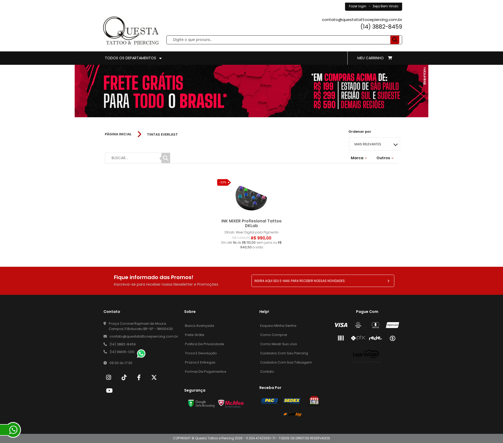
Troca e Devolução (201, 353)
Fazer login (357, 6)
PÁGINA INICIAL (118, 134)
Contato (267, 371)
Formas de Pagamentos (205, 371)
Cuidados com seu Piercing (284, 353)
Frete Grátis (194, 334)
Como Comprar (273, 334)
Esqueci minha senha (278, 325)
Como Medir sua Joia (278, 343)
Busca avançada (199, 325)
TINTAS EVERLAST (162, 134)
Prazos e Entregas (200, 362)
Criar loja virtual (367, 361)
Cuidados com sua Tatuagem (286, 362)
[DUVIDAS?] (13, 430)
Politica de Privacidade (204, 343)
